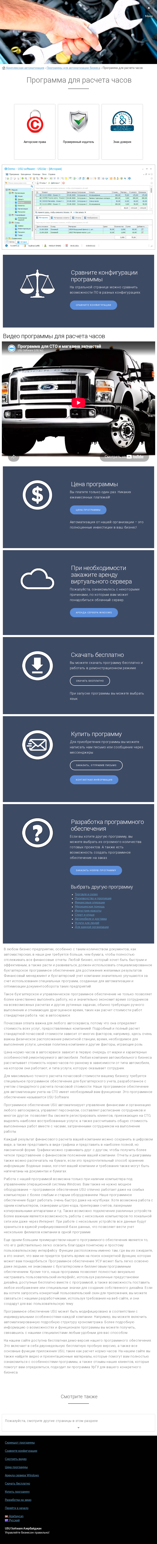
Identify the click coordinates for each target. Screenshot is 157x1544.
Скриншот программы (20, 1442)
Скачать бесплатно (90, 681)
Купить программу (17, 1491)
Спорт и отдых (84, 914)
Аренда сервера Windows (94, 612)
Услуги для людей (87, 923)
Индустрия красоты (88, 910)
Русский (14, 1520)
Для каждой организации (92, 927)
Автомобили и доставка (91, 919)
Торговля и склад (86, 894)
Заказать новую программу (96, 870)
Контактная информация (94, 780)
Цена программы (88, 510)
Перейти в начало (16, 1508)
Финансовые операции (90, 902)
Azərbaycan (16, 1516)
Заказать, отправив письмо (96, 765)
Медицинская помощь (90, 906)
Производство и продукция (93, 898)
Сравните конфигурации (93, 305)
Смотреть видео (16, 1459)
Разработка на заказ (18, 1500)
